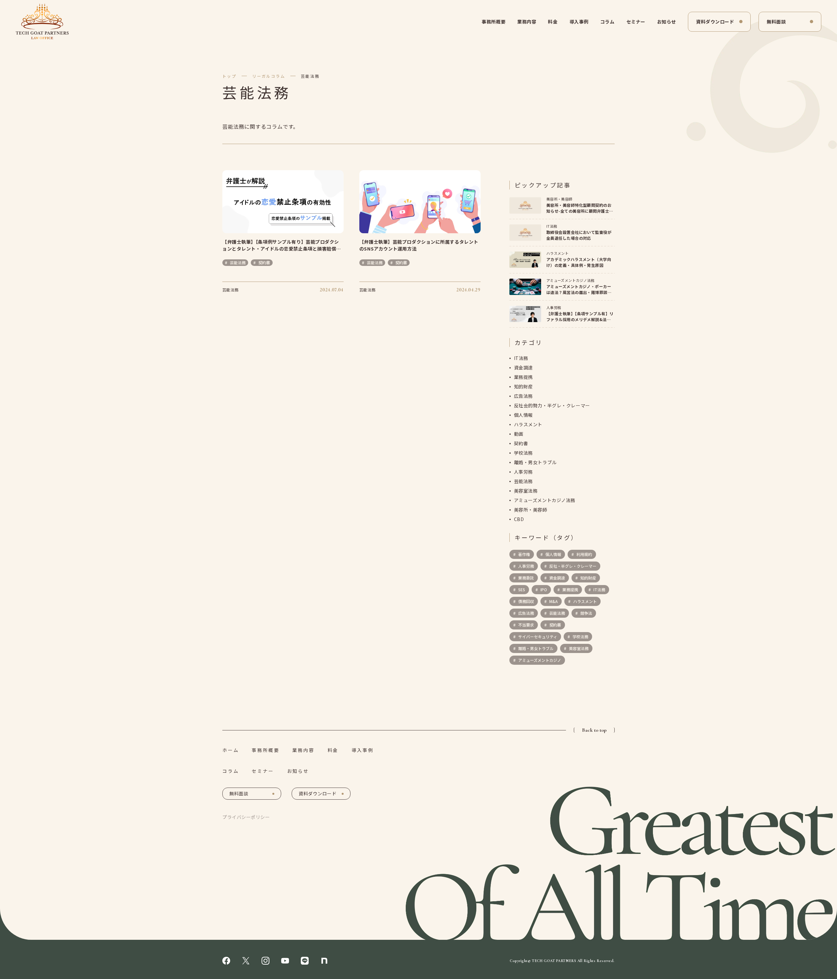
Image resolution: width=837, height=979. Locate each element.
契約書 (521, 443)
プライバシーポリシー (246, 817)
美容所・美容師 (530, 509)
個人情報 (523, 415)
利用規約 (583, 554)
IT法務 (521, 358)
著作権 (523, 554)
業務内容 (526, 21)
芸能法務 (310, 76)
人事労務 (523, 471)
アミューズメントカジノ (539, 660)
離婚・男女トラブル (535, 462)
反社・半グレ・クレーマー (572, 566)
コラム (607, 21)
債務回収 (525, 601)
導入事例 (579, 21)
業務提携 (523, 377)
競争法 (585, 613)
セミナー (635, 21)
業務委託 (525, 577)
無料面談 (776, 21)
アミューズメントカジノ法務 (544, 500)
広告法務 (523, 396)
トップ (229, 76)
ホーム (230, 750)
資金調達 (523, 367)
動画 (518, 434)
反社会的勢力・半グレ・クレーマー (552, 405)
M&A (553, 601)
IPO (543, 589)
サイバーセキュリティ (537, 636)
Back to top (594, 730)
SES (521, 589)
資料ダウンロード (715, 21)
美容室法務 (526, 490)
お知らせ (666, 21)
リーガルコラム (268, 76)
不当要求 (525, 625)
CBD (519, 519)
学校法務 (523, 452)
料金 (552, 21)
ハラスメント (528, 424)
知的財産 (523, 386)
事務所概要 (493, 21)
